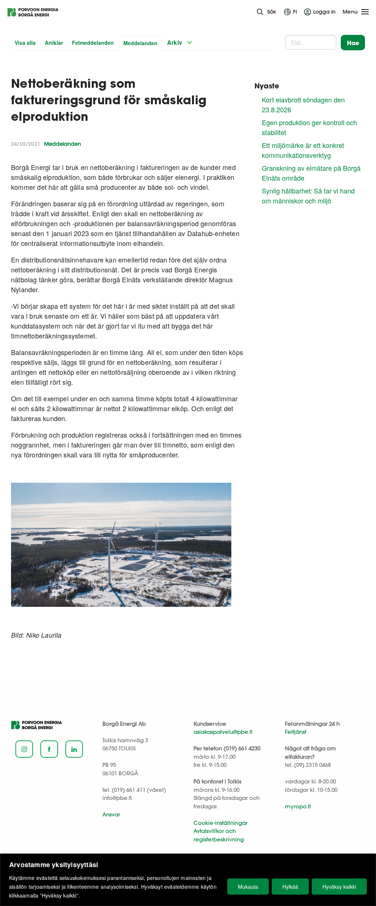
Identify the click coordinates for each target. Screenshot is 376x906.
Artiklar (54, 42)
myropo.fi (298, 806)
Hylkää (290, 886)
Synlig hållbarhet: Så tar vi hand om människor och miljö (308, 195)
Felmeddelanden (93, 42)
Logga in (324, 11)
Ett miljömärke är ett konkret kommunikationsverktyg (303, 150)
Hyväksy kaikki (339, 886)
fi (295, 11)
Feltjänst (295, 731)
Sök (271, 11)
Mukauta (248, 886)
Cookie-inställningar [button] (220, 822)
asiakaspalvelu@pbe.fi (223, 731)
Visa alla (25, 42)
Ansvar (111, 814)
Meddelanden (140, 43)
